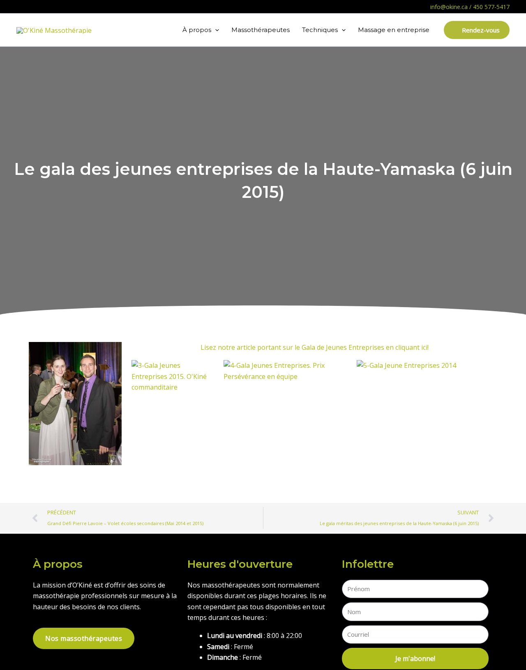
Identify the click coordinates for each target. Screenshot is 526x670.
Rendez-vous (480, 30)
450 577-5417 (491, 7)
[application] (215, 30)
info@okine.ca (449, 7)
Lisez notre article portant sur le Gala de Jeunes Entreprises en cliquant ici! (315, 347)
